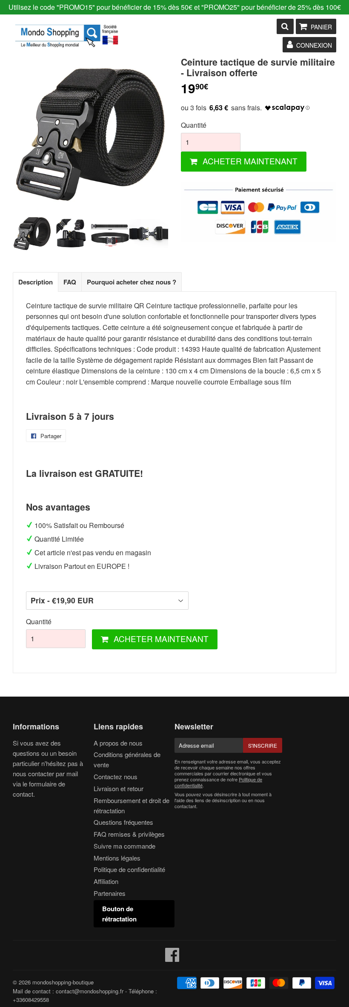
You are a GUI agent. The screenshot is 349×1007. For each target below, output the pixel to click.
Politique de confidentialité (129, 869)
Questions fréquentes (123, 822)
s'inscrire (262, 745)
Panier (321, 27)
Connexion (314, 45)
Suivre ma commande (124, 845)
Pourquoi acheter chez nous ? (131, 282)
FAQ (69, 282)
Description (35, 282)
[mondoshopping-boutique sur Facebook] (172, 958)
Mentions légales (117, 857)
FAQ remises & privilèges (129, 833)
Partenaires (110, 893)
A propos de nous (118, 742)
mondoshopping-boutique (63, 982)
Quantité (193, 125)
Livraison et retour (118, 788)
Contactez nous (115, 776)
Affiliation (106, 881)
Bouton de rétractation (119, 914)
